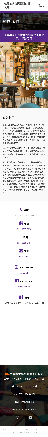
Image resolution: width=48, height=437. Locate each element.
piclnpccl (24, 273)
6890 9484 (30, 409)
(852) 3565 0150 (22, 215)
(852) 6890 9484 (24, 243)
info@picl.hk (24, 256)
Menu (41, 6)
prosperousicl (24, 286)
